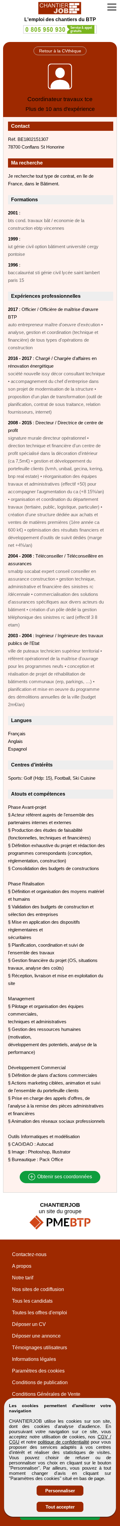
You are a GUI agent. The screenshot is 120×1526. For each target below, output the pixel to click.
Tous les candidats (32, 1301)
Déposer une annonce (36, 1336)
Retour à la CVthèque (60, 50)
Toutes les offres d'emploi (39, 1312)
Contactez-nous (29, 1254)
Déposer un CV (29, 1324)
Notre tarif (22, 1277)
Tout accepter (60, 1506)
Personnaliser (60, 1490)
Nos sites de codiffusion (38, 1289)
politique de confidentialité (63, 1442)
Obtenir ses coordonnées (64, 1177)
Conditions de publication (40, 1382)
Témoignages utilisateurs (39, 1347)
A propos (21, 1266)
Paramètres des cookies (38, 1370)
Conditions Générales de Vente (46, 1394)
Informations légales (34, 1359)
